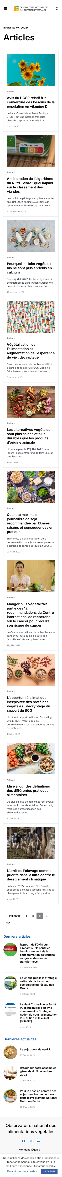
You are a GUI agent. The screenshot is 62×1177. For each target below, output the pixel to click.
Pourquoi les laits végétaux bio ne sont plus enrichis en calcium (29, 268)
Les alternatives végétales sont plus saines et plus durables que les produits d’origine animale (28, 436)
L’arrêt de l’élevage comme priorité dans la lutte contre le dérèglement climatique (31, 875)
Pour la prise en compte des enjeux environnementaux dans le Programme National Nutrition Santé (38, 1096)
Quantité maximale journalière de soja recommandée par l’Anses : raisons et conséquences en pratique (30, 523)
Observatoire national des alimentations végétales (31, 1128)
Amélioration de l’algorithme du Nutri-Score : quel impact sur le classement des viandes (30, 185)
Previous (15, 916)
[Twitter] (31, 1141)
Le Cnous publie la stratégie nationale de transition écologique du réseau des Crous (38, 983)
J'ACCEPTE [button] (49, 1171)
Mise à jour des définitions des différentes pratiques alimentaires (28, 790)
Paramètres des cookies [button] (22, 1171)
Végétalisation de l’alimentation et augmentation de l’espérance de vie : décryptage (31, 351)
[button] (5, 8)
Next (9, 922)
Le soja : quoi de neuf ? (35, 1049)
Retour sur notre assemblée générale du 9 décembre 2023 (38, 1071)
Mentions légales (29, 1149)
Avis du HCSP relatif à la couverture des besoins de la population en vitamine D (31, 102)
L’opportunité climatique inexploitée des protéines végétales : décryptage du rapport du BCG (28, 704)
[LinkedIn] (38, 1141)
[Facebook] (23, 1141)
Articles (11, 91)
